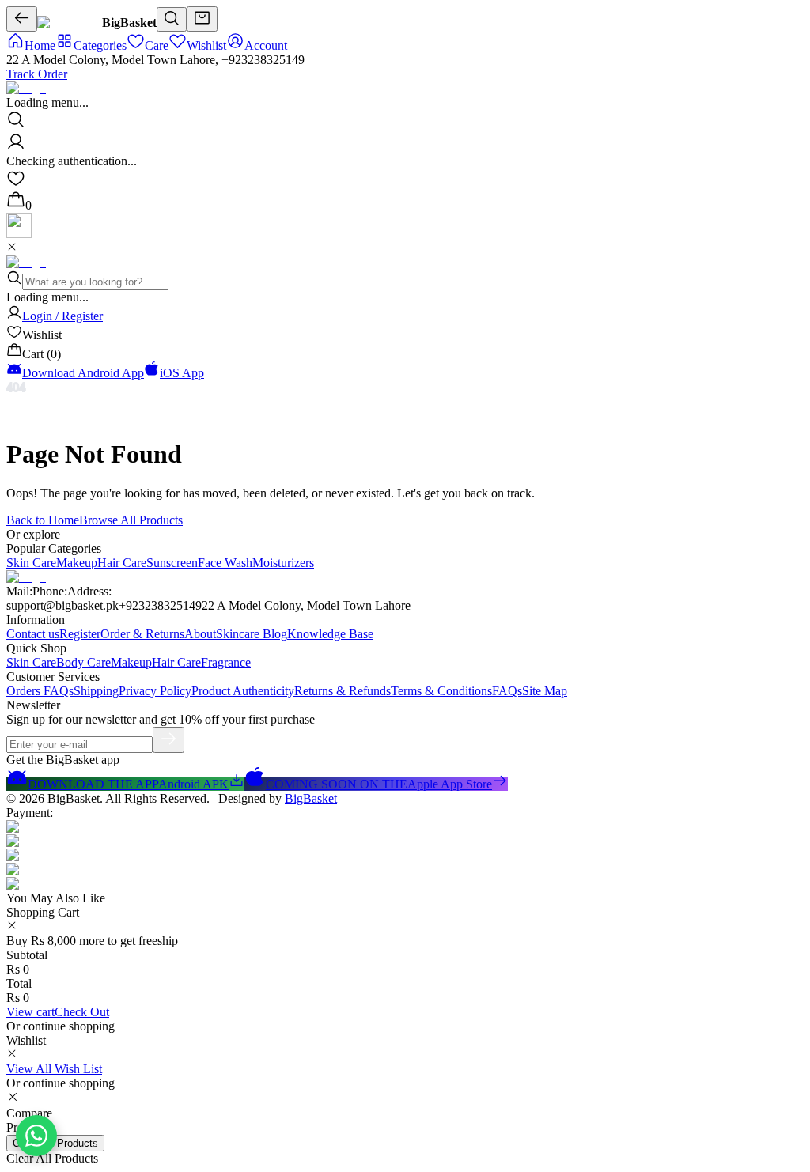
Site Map (544, 691)
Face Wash (225, 562)
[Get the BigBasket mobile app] (19, 233)
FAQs (507, 691)
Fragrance (226, 662)
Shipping (96, 691)
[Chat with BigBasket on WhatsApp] (36, 1135)
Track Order (36, 74)
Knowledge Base (330, 634)
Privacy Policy (155, 691)
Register (79, 634)
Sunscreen (172, 562)
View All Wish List (54, 1069)
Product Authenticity (242, 691)
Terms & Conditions (441, 691)
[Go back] (21, 19)
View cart (30, 1012)
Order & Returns (142, 634)
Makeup (76, 562)
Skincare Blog (251, 634)
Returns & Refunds (342, 691)
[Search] (172, 19)
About (200, 634)
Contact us (32, 634)
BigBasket (311, 798)
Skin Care (31, 562)
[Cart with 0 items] (202, 19)
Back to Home (42, 520)
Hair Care (121, 562)
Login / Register (62, 316)
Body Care (83, 662)
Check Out (82, 1012)
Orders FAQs (40, 691)
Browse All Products (131, 520)
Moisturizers (283, 562)
